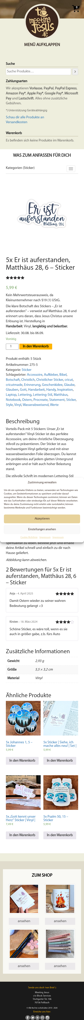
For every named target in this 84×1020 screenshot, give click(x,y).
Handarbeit (36, 390)
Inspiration (65, 390)
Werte (54, 405)
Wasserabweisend (36, 405)
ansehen (24, 921)
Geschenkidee (52, 385)
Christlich (28, 380)
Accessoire (34, 375)
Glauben (12, 390)
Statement (57, 400)
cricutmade (14, 385)
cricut (69, 380)
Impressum (45, 537)
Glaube (69, 385)
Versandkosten (16, 122)
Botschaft (13, 380)
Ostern (27, 400)
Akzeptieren (42, 518)
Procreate (40, 400)
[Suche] (75, 71)
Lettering (24, 395)
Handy (51, 390)
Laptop (11, 395)
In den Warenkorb (36, 346)
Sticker (26, 370)
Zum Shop (42, 875)
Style (9, 405)
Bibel (63, 375)
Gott (23, 390)
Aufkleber (51, 375)
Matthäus (61, 395)
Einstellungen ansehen (42, 529)
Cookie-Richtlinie (29, 537)
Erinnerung (32, 385)
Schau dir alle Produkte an (25, 117)
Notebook (13, 400)
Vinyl (17, 405)
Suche (10, 64)
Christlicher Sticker (49, 380)
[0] (76, 13)
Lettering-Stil (42, 395)
